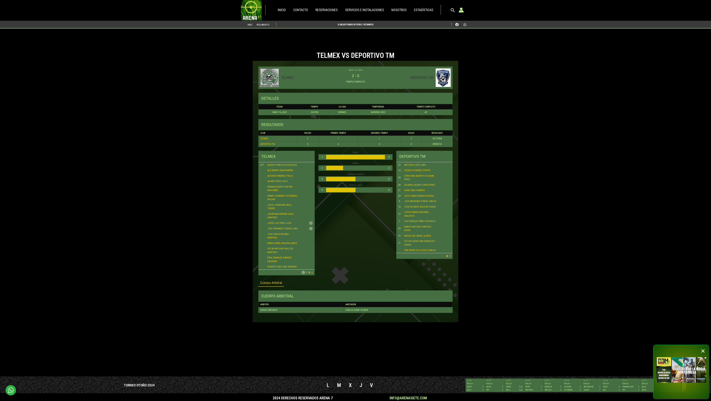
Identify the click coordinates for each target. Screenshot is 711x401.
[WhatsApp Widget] (11, 390)
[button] (703, 351)
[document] (355, 200)
